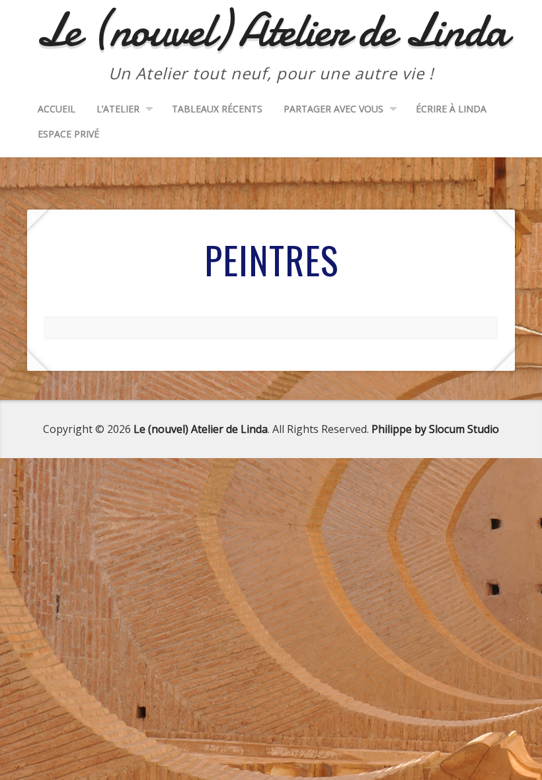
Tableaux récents (217, 108)
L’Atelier (118, 108)
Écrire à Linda (451, 108)
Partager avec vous (333, 108)
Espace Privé (68, 134)
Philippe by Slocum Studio (435, 429)
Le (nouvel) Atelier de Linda (201, 429)
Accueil (56, 108)
